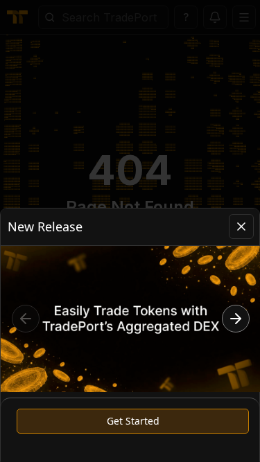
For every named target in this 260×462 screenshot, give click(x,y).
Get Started (133, 420)
